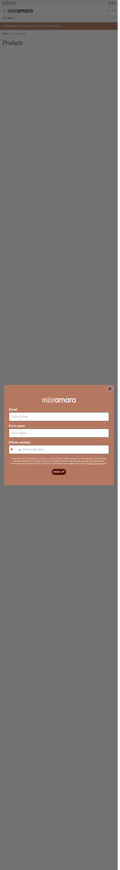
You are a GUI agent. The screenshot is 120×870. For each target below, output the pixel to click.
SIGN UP (59, 472)
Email (13, 409)
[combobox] (15, 449)
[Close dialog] (109, 388)
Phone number (20, 442)
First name (17, 426)
